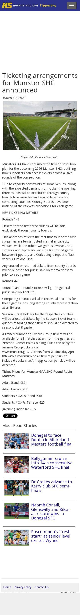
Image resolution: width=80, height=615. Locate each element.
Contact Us (41, 587)
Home (7, 587)
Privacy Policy (22, 587)
